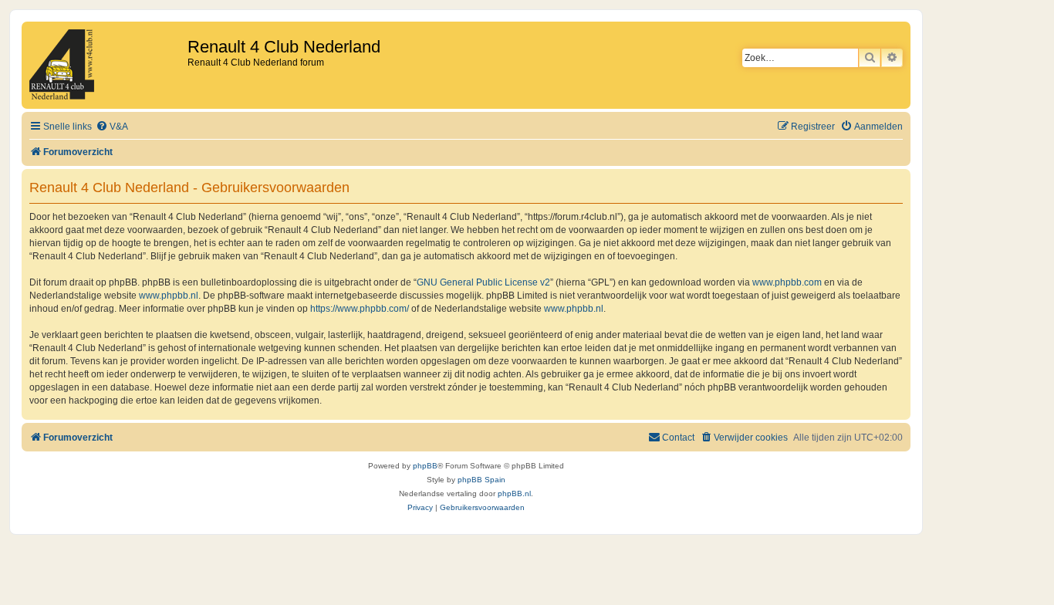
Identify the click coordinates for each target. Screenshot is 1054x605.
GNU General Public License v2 (483, 282)
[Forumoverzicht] (106, 65)
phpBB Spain (481, 479)
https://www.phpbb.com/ (359, 308)
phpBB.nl (514, 493)
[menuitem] (112, 127)
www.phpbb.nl (168, 295)
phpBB (425, 465)
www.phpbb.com (787, 282)
